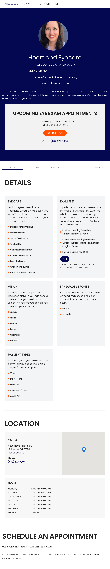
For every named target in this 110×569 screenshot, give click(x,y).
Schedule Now (55, 133)
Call (65, 259)
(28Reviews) (70, 77)
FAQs (76, 167)
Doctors (34, 167)
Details (13, 167)
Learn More (97, 167)
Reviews (55, 167)
